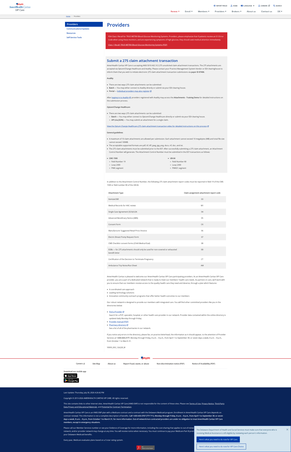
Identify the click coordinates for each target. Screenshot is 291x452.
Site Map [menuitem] (96, 363)
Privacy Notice (208, 403)
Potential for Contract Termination (116, 407)
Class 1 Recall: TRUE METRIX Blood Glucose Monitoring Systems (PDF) (137, 45)
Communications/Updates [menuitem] (78, 29)
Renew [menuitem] (174, 11)
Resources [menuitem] (71, 33)
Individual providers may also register (133, 91)
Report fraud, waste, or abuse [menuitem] (136, 363)
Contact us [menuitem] (266, 11)
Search (279, 6)
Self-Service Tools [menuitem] (74, 37)
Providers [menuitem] (219, 11)
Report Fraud (221, 6)
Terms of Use (195, 403)
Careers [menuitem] (79, 363)
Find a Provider (115, 312)
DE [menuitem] (279, 11)
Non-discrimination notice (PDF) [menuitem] (170, 363)
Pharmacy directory (117, 325)
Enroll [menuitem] (188, 11)
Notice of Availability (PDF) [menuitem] (203, 363)
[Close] (287, 429)
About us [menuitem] (251, 11)
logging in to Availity (120, 97)
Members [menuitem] (203, 11)
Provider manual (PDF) (118, 321)
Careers (264, 6)
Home (235, 6)
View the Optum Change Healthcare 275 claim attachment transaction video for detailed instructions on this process (157, 126)
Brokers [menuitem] (236, 11)
